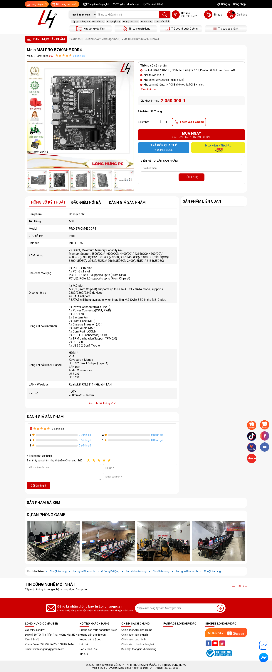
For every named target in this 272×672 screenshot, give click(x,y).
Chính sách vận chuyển (134, 634)
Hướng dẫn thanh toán (93, 634)
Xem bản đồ (32, 639)
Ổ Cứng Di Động (110, 571)
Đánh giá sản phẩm (127, 202)
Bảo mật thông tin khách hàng (138, 649)
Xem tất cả (238, 586)
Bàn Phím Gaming (136, 571)
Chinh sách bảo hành (133, 639)
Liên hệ (84, 644)
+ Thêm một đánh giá (39, 455)
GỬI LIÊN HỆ (191, 177)
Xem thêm (147, 89)
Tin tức (84, 653)
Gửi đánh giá (38, 485)
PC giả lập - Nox (130, 21)
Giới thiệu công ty (35, 629)
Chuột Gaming (58, 571)
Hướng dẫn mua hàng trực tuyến (98, 629)
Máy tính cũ (98, 21)
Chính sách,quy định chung (136, 629)
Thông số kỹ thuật (47, 202)
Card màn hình (162, 21)
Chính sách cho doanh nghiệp (138, 644)
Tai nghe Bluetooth (84, 571)
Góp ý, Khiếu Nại (89, 649)
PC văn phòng (113, 21)
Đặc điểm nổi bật (87, 202)
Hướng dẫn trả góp (90, 639)
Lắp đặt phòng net (81, 21)
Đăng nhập (239, 4)
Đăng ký (225, 4)
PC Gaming (146, 21)
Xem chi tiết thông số (101, 403)
